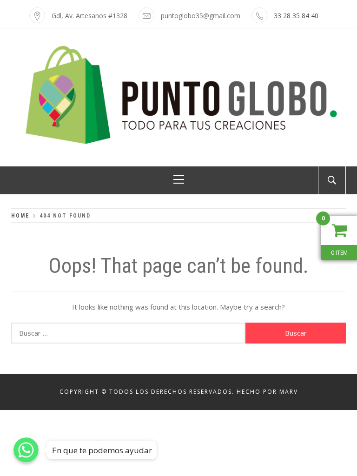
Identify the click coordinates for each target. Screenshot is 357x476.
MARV (288, 392)
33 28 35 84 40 (296, 15)
